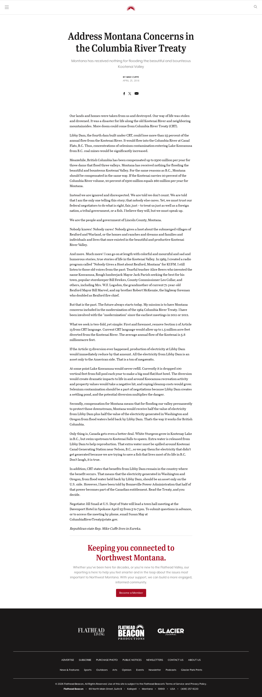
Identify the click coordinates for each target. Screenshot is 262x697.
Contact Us (175, 660)
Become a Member (131, 592)
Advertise (67, 660)
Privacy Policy (198, 684)
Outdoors (102, 670)
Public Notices (132, 660)
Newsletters (154, 660)
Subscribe (85, 660)
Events (140, 670)
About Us (194, 660)
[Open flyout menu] (7, 7)
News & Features (69, 670)
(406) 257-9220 (189, 689)
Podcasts (171, 670)
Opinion (126, 670)
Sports (87, 670)
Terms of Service (175, 684)
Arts (114, 670)
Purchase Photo (107, 660)
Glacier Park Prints (191, 670)
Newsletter (155, 670)
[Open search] (255, 6)
